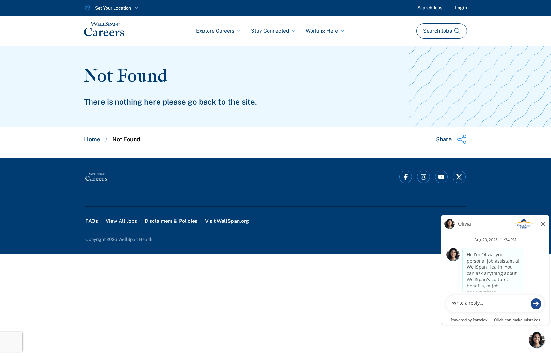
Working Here (322, 31)
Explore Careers (215, 31)
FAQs (91, 221)
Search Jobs (429, 7)
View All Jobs (121, 221)
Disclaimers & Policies (171, 221)
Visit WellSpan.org (227, 221)
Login (461, 7)
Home (92, 139)
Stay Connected (270, 31)
